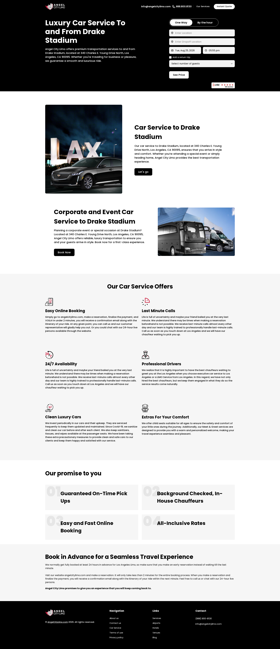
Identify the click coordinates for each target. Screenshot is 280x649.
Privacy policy (116, 637)
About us (114, 618)
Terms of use (116, 632)
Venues (156, 632)
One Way (181, 22)
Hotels (156, 628)
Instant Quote (224, 6)
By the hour (205, 22)
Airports (156, 623)
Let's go (143, 172)
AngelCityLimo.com (58, 622)
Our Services (203, 6)
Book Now (64, 252)
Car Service (115, 628)
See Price (179, 75)
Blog (155, 637)
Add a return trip (181, 57)
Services (157, 618)
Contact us (115, 623)
